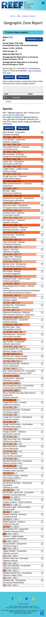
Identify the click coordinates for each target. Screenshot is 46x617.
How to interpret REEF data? (14, 115)
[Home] (17, 5)
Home (12, 16)
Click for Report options (17, 32)
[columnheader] (7, 93)
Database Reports (29, 16)
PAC (11, 37)
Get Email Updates (23, 603)
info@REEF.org (36, 607)
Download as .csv (34, 39)
